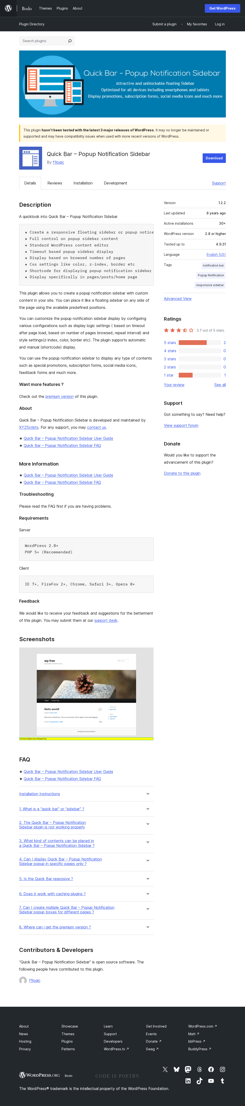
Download (214, 158)
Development (115, 183)
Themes (67, 1034)
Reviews (54, 183)
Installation (83, 183)
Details (30, 183)
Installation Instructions (39, 794)
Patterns (68, 1049)
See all (220, 384)
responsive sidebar (210, 285)
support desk (105, 620)
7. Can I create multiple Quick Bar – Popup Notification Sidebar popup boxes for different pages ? (66, 909)
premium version (59, 396)
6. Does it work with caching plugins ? (52, 894)
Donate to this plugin (182, 473)
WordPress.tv (116, 1049)
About (24, 1026)
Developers (113, 1041)
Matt (194, 1034)
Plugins (67, 1041)
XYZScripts (29, 427)
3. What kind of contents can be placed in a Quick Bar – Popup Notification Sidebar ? (57, 843)
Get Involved (156, 1026)
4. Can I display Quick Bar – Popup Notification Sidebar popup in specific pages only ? (60, 861)
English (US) (216, 254)
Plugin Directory (32, 24)
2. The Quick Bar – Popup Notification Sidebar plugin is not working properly (52, 824)
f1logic (58, 162)
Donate (154, 1041)
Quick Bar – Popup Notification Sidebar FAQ (62, 445)
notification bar (213, 265)
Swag (152, 1049)
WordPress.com (202, 1026)
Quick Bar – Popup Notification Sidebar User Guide (68, 438)
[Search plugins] (70, 41)
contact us (96, 427)
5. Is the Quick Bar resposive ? (46, 879)
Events (151, 1034)
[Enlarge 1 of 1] (147, 653)
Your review (174, 384)
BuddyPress (200, 1049)
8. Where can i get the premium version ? (55, 927)
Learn (108, 1026)
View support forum (181, 425)
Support (219, 183)
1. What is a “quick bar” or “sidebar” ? (51, 809)
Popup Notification (211, 275)
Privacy (25, 1049)
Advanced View (178, 298)
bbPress (197, 1041)
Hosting (25, 1041)
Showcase (69, 1026)
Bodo (68, 1076)
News (23, 1034)
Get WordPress (222, 8)
